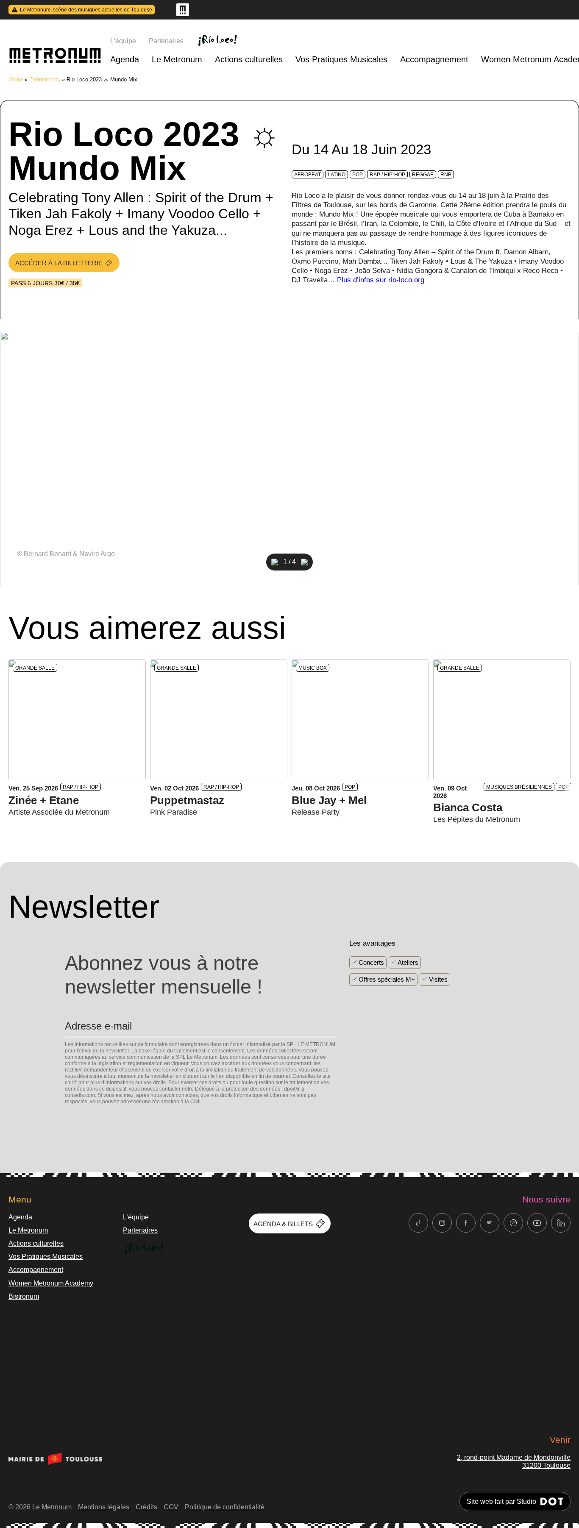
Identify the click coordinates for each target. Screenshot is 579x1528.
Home (15, 79)
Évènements (44, 79)
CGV (171, 1507)
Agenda (124, 59)
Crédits (146, 1507)
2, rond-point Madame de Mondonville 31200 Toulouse (514, 1461)
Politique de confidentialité (224, 1507)
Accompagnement (434, 59)
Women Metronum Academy (50, 1283)
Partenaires (166, 41)
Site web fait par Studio (501, 1501)
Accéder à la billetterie (59, 263)
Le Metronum (177, 59)
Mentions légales (103, 1507)
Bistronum (23, 1296)
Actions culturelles (249, 59)
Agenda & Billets (283, 1223)
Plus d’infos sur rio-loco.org (380, 280)
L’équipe (123, 41)
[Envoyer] (67, 1116)
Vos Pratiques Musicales (341, 59)
